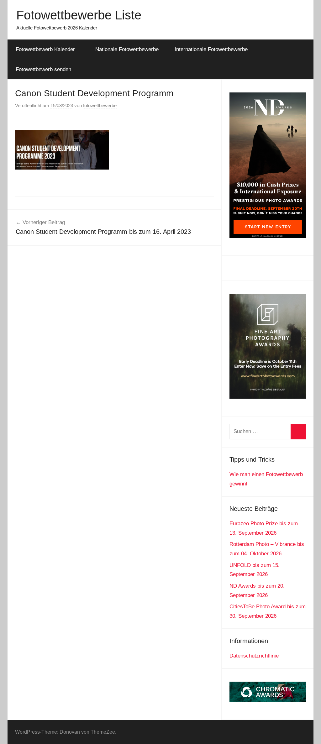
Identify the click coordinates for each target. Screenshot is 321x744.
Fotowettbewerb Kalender (45, 49)
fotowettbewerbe (100, 105)
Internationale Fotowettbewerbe (211, 49)
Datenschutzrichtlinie (254, 656)
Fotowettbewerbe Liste (78, 15)
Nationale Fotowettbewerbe (127, 49)
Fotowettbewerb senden (43, 69)
